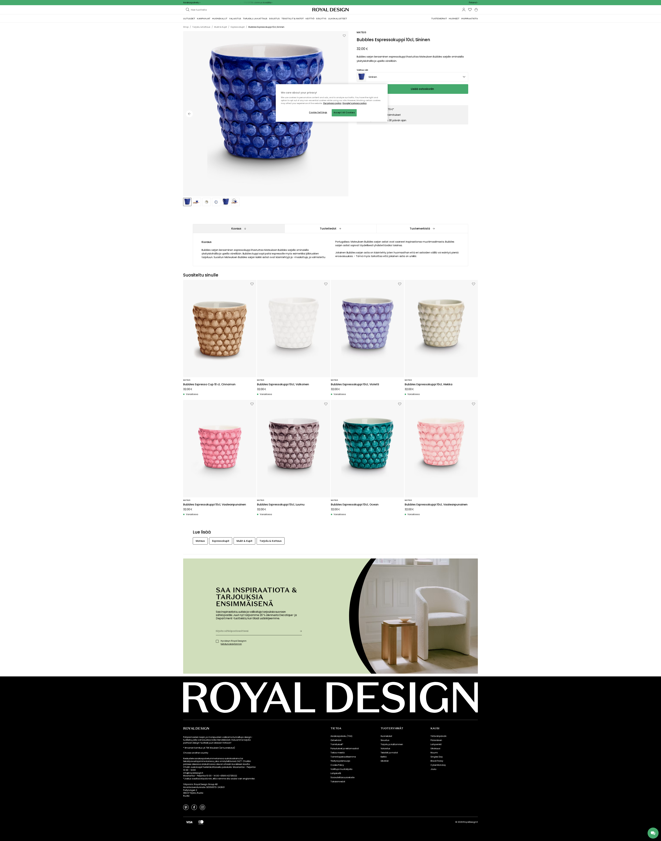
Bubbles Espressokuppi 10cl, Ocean (355, 504)
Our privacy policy (332, 103)
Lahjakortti (335, 773)
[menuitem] (189, 18)
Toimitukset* (336, 744)
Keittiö (384, 757)
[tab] (239, 228)
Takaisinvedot (337, 782)
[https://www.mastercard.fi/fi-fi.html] (201, 822)
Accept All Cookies (344, 112)
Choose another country (195, 752)
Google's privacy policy (354, 103)
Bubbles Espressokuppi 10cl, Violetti (355, 384)
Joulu (433, 769)
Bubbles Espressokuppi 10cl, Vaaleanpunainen (214, 504)
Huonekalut (386, 736)
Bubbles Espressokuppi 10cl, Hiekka (428, 384)
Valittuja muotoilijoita (341, 769)
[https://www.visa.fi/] (189, 822)
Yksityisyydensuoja (340, 761)
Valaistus (385, 749)
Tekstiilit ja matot (389, 753)
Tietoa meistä (337, 753)
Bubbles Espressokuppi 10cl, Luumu (281, 504)
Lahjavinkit (436, 744)
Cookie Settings (318, 112)
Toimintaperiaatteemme (343, 757)
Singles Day (437, 757)
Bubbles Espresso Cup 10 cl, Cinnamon (209, 384)
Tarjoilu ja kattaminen (392, 744)
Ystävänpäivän (439, 736)
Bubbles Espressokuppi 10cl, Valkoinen (283, 384)
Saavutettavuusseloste (342, 777)
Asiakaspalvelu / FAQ (341, 736)
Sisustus (385, 740)
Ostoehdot (335, 740)
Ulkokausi (435, 749)
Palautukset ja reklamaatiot (344, 749)
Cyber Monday (438, 765)
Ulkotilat (385, 761)
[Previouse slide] (189, 113)
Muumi (434, 753)
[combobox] (473, 2)
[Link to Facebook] (194, 807)
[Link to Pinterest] (186, 807)
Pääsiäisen (436, 740)
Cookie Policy (337, 765)
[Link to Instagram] (202, 807)
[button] (473, 2)
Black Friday (437, 761)
